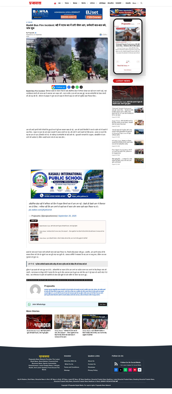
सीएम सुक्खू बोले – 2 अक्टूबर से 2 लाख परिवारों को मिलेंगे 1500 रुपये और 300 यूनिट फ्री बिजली (122, 160)
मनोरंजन (92, 3)
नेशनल (67, 3)
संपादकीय (128, 3)
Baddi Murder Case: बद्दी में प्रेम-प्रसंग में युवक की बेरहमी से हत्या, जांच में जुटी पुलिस (58, 226)
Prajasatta (31, 33)
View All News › (128, 70)
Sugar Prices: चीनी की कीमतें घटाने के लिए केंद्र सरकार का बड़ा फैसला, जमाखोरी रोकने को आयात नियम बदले (122, 122)
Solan (30, 22)
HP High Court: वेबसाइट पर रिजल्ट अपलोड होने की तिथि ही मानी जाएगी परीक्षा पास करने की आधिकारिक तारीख (122, 142)
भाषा (59, 3)
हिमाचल (75, 3)
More (134, 3)
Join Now (103, 304)
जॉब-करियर (111, 3)
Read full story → (123, 65)
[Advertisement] (67, 114)
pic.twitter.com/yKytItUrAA (40, 210)
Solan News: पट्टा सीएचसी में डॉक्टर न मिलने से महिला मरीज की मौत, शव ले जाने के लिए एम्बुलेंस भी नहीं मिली (63, 238)
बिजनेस (84, 3)
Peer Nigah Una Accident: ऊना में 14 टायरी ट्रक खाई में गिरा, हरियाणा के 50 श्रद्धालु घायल (122, 151)
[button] (141, 3)
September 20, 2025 (67, 216)
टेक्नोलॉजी (118, 3)
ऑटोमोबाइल (102, 3)
